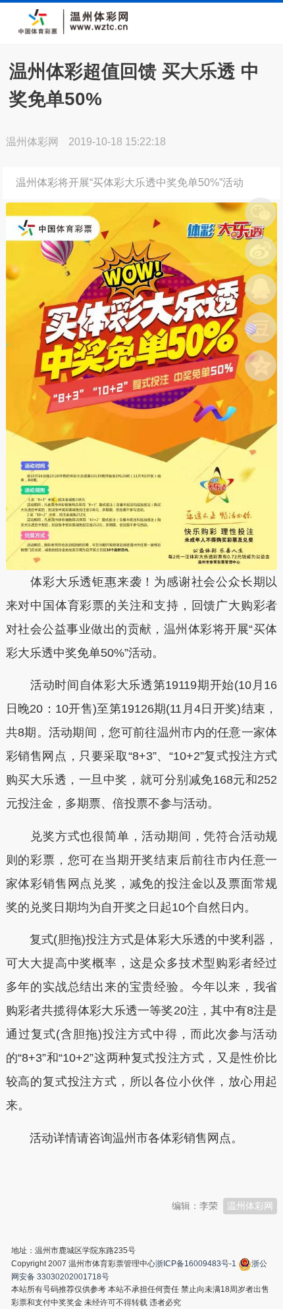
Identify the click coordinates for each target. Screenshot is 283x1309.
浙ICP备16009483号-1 (195, 1263)
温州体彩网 (250, 1206)
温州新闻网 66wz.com (123, 1170)
